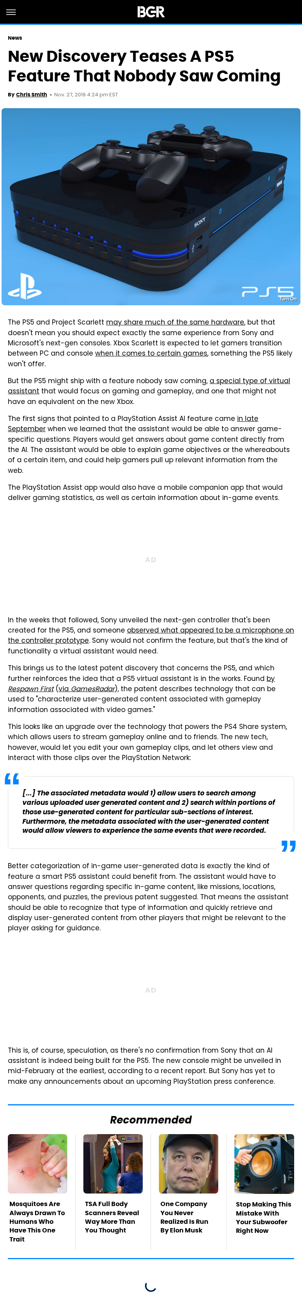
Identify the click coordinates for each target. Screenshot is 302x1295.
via (86, 689)
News (15, 38)
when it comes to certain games (151, 354)
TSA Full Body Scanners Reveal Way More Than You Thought (112, 1217)
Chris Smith (31, 94)
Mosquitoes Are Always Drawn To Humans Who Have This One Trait (37, 1221)
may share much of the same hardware (175, 322)
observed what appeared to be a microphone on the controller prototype (151, 636)
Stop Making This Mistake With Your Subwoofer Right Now (263, 1217)
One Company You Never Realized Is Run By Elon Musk (184, 1217)
